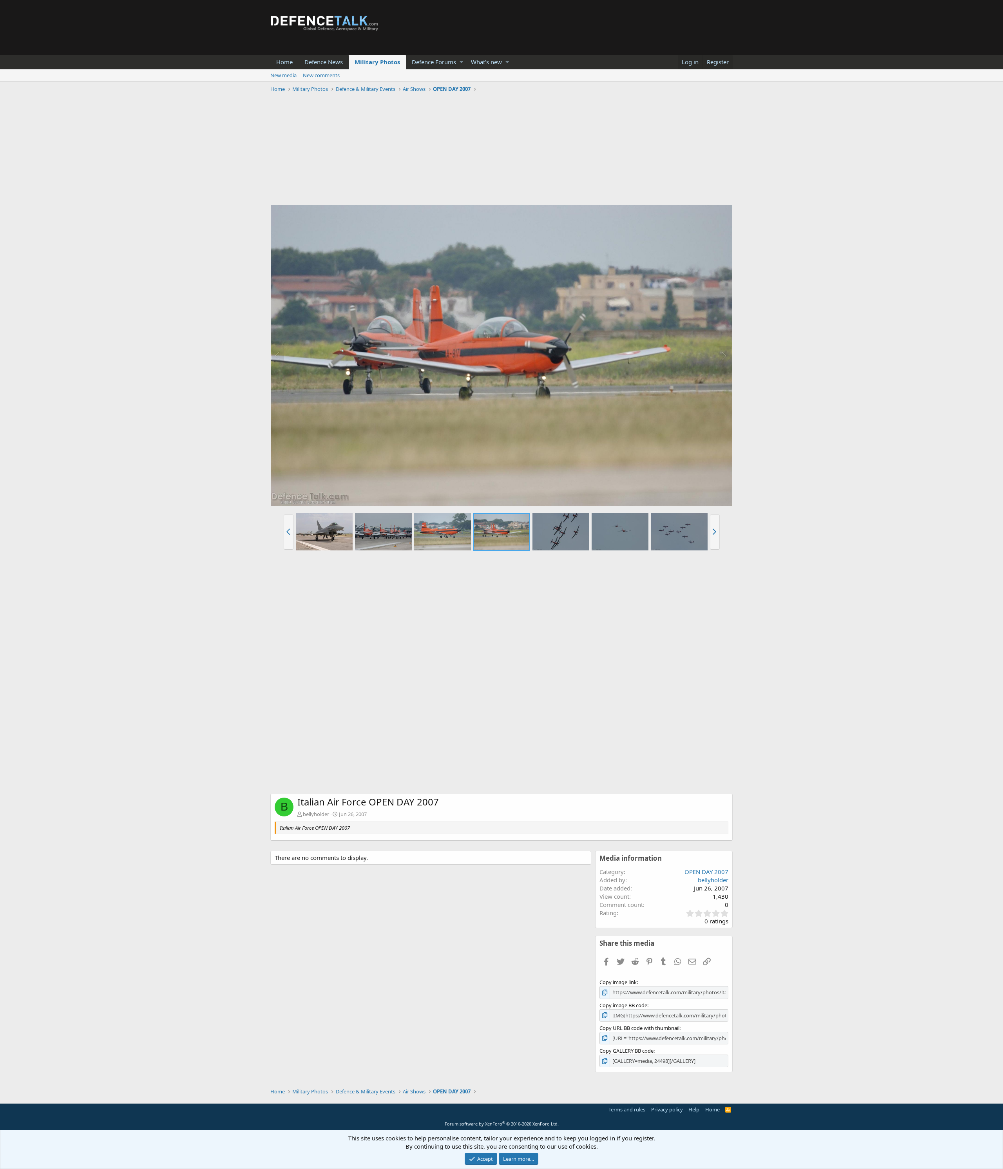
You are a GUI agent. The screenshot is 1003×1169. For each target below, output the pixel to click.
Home (284, 62)
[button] (461, 62)
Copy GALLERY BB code (626, 1050)
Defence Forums (434, 62)
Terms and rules (626, 1109)
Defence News (323, 62)
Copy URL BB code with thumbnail (639, 1027)
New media (283, 75)
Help (693, 1109)
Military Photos (377, 62)
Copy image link (618, 982)
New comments (321, 75)
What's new (486, 62)
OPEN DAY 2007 (706, 872)
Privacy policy (667, 1109)
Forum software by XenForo (502, 1124)
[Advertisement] (501, 150)
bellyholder (316, 814)
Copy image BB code (623, 1005)
